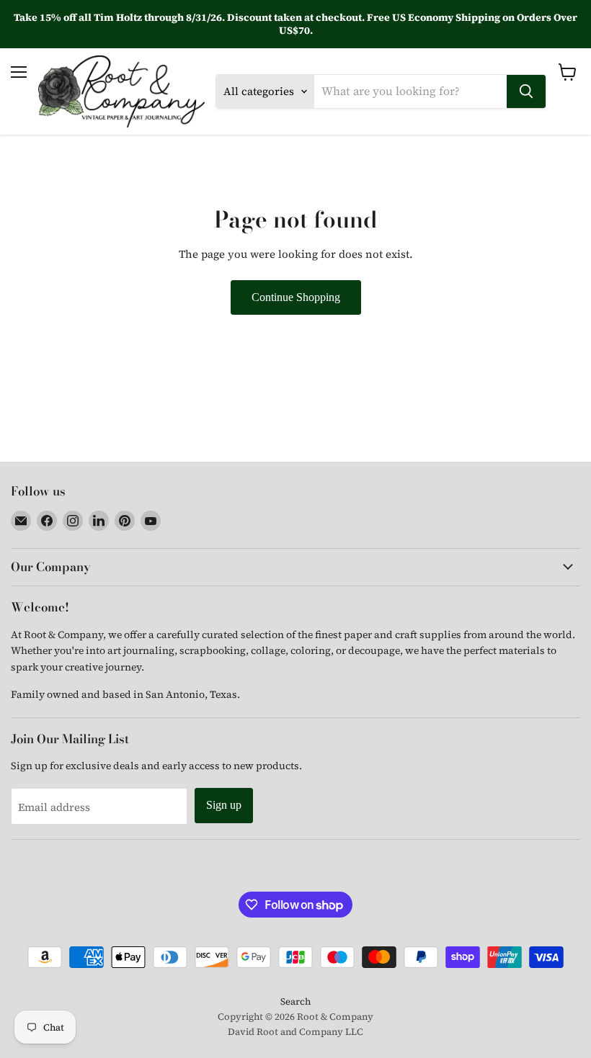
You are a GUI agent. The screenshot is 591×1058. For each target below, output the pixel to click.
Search (295, 1001)
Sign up (223, 805)
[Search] (526, 91)
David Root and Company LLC (295, 1032)
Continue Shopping (296, 297)
